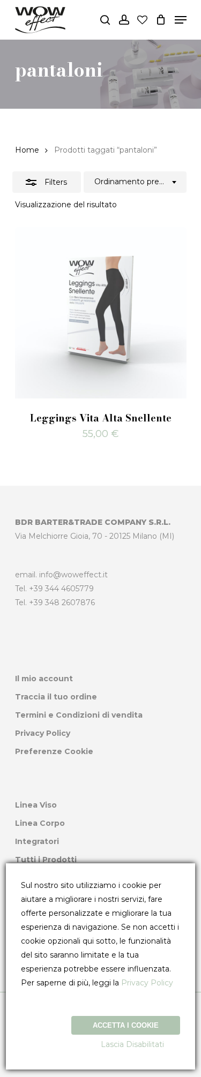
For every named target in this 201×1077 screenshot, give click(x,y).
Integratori (37, 841)
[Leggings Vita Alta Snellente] (101, 312)
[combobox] (135, 182)
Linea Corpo (40, 823)
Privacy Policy (42, 733)
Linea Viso (36, 805)
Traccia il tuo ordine (56, 697)
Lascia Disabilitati (132, 1044)
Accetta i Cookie (126, 1025)
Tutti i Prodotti (46, 859)
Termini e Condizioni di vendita (79, 715)
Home (27, 150)
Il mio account (44, 678)
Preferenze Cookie (54, 751)
